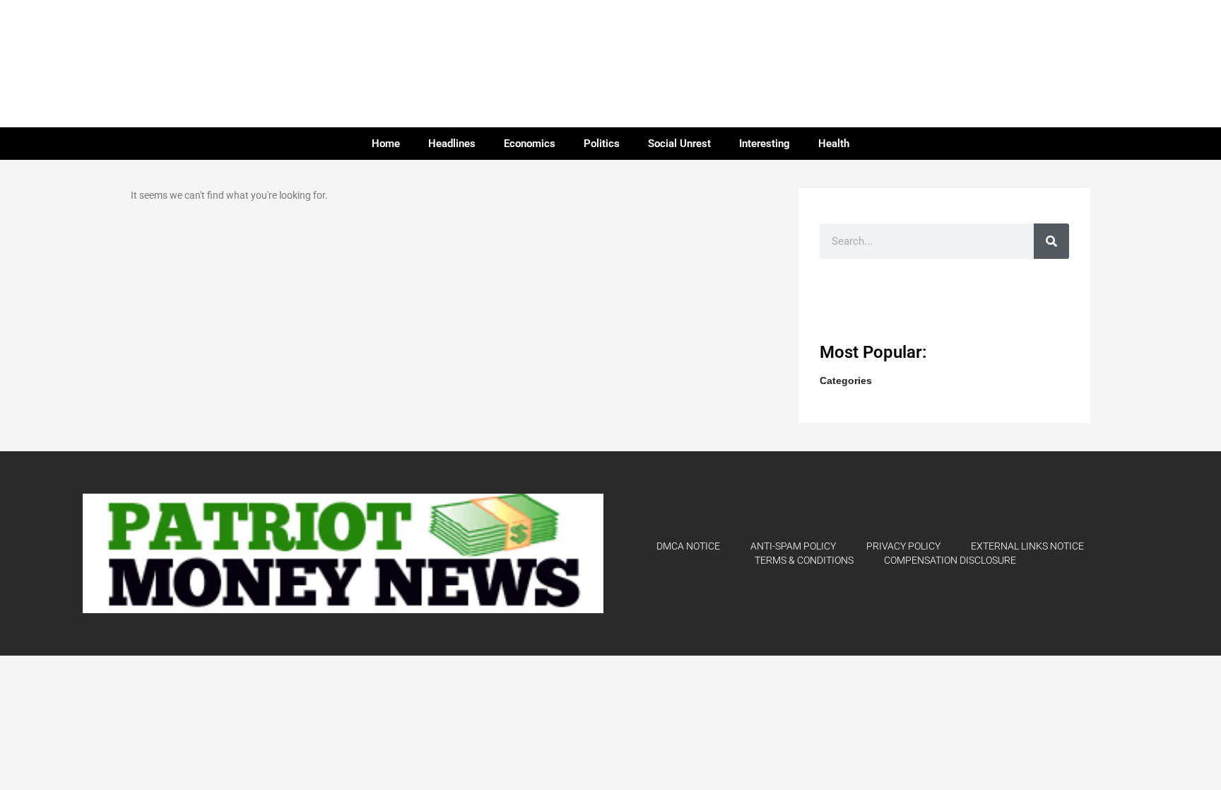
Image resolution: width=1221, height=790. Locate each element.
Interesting (764, 143)
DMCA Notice (688, 546)
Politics (602, 143)
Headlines (452, 143)
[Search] (1051, 241)
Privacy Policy (903, 546)
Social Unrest (679, 143)
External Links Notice (1027, 546)
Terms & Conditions (804, 560)
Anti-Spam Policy (793, 546)
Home (386, 143)
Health (833, 143)
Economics (529, 143)
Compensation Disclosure (950, 560)
